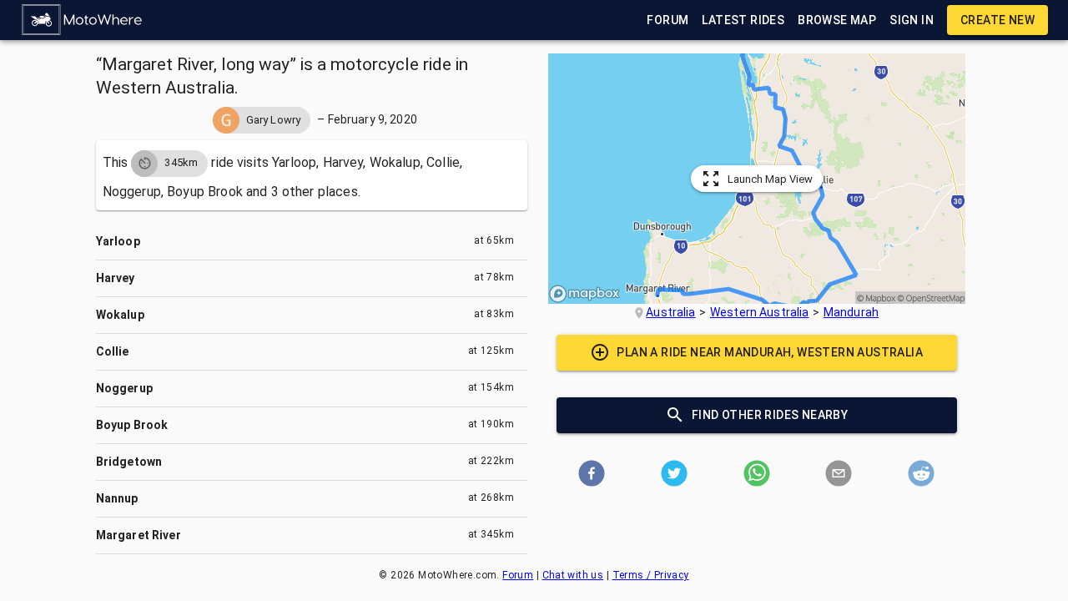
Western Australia (759, 312)
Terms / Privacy (650, 575)
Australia (670, 312)
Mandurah (851, 312)
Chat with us (573, 575)
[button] (82, 20)
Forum (517, 575)
